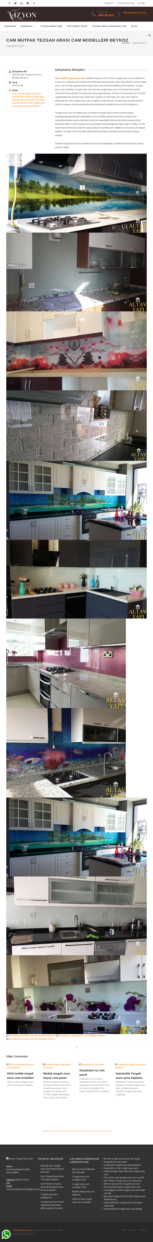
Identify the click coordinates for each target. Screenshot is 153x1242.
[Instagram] (28, 3)
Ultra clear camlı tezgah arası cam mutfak (124, 1177)
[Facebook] (9, 3)
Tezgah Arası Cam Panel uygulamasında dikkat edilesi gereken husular (52, 1205)
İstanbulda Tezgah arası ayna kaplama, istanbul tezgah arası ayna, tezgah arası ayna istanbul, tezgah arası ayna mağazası (94, 1088)
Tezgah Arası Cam (125, 3)
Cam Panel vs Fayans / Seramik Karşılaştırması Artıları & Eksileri (51, 1187)
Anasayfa (109, 3)
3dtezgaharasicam (23, 1230)
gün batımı (22, 103)
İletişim (141, 3)
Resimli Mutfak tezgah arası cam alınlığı (123, 1209)
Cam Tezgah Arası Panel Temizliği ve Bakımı (52, 1178)
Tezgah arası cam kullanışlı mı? (49, 1196)
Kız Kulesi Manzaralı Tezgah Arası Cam (122, 1187)
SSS (123, 1230)
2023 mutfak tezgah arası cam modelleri (82, 1200)
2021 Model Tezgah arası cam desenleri (123, 1180)
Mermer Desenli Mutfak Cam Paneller (83, 1171)
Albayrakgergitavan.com (135, 12)
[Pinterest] (34, 3)
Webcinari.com (28, 1234)
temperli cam (32, 100)
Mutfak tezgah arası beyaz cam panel (122, 1159)
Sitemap (132, 1230)
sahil (14, 103)
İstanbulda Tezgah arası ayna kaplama (122, 1165)
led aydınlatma (19, 100)
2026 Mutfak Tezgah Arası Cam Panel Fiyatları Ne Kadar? (52, 1169)
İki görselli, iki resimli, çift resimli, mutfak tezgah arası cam (129, 1085)
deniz (42, 100)
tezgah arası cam (32, 93)
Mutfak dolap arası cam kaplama (83, 1193)
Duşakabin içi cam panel (115, 1162)
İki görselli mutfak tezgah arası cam (121, 1168)
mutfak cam (18, 96)
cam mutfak (18, 93)
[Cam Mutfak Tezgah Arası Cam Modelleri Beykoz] (76, 193)
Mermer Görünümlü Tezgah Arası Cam (122, 1184)
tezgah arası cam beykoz (29, 106)
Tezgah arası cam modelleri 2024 (80, 1185)
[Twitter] (15, 3)
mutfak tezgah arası (34, 96)
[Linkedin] (22, 3)
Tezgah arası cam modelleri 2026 (80, 1178)
